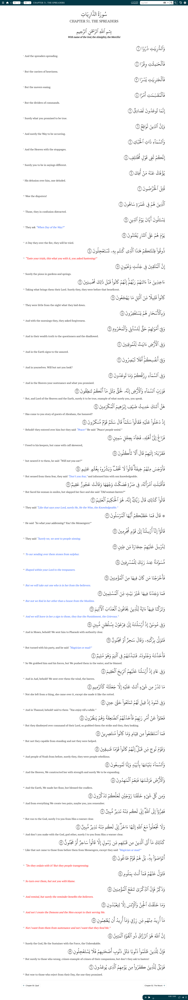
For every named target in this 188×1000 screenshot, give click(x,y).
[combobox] (17, 2)
